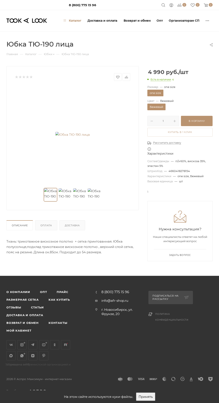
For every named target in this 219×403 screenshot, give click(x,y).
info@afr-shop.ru (114, 301)
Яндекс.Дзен (32, 355)
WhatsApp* (22, 355)
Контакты (58, 323)
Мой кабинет (18, 330)
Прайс (62, 292)
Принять (146, 397)
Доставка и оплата (24, 315)
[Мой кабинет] (171, 5)
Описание (20, 225)
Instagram (22, 344)
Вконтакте (11, 344)
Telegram (32, 344)
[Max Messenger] (11, 355)
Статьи (37, 307)
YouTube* (43, 344)
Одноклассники (54, 344)
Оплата (46, 225)
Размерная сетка (22, 299)
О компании (18, 292)
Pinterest (43, 355)
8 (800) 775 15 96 (82, 5)
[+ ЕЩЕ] (208, 20)
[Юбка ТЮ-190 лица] (73, 134)
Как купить (59, 299)
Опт (43, 292)
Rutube (65, 344)
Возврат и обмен (22, 323)
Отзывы (13, 307)
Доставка (72, 225)
